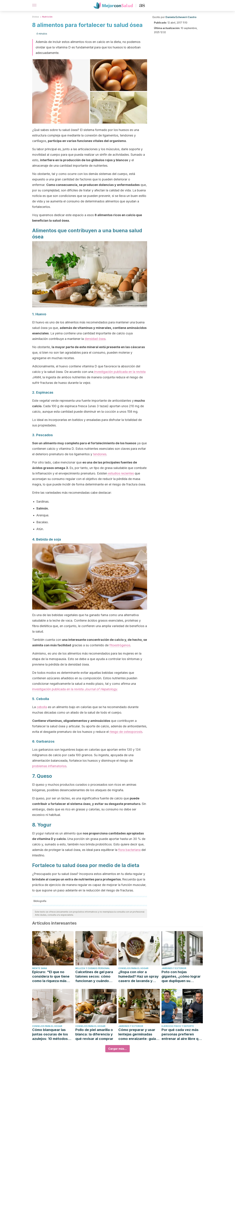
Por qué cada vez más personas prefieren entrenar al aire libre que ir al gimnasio (182, 1034)
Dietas (35, 16)
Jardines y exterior (174, 968)
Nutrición (47, 16)
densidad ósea (95, 339)
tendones (99, 454)
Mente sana (39, 968)
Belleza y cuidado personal (92, 968)
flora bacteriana (129, 850)
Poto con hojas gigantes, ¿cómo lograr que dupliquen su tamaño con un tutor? (181, 976)
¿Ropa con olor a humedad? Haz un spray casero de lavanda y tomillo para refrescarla (138, 976)
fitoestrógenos (119, 645)
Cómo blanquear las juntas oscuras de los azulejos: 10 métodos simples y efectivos (50, 1034)
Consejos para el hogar (133, 968)
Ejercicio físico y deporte (178, 1026)
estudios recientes (120, 473)
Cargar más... (117, 1048)
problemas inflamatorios (49, 766)
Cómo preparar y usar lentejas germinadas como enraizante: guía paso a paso (137, 1034)
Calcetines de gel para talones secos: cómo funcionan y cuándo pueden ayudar (94, 976)
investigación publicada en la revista (119, 372)
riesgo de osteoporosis (126, 731)
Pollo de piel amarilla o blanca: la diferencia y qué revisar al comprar (94, 1034)
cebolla (42, 707)
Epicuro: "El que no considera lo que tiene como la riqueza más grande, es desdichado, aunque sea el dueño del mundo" (52, 976)
